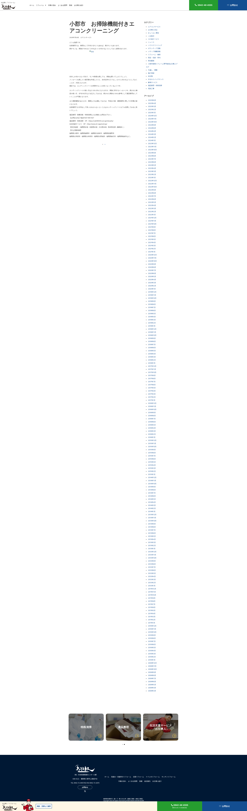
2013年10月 (152, 521)
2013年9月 (152, 524)
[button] (122, 744)
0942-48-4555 (205, 5)
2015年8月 (152, 453)
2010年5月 (152, 647)
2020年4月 (152, 280)
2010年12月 (152, 626)
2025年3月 (152, 106)
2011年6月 (151, 607)
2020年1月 (152, 289)
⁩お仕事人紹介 (78, 5)
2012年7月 (152, 567)
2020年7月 (152, 270)
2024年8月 (152, 128)
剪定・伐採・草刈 (154, 58)
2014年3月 (152, 505)
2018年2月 (152, 360)
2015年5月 (152, 462)
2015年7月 (152, 456)
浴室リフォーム (138, 777)
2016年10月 (152, 409)
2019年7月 (152, 307)
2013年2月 (152, 545)
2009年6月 (152, 681)
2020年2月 (152, 286)
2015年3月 (152, 468)
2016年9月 (152, 412)
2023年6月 (152, 162)
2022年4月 (152, 205)
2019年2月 (152, 323)
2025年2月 (152, 109)
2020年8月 (152, 267)
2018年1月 (151, 363)
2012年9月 (152, 561)
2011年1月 (151, 623)
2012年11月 (152, 555)
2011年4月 (151, 613)
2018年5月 (152, 351)
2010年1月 (151, 660)
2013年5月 (152, 536)
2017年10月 (152, 372)
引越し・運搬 (152, 70)
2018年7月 (152, 344)
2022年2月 (152, 211)
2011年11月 (152, 592)
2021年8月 (152, 230)
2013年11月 (152, 518)
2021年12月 (152, 218)
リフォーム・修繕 (154, 54)
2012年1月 (151, 586)
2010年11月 (152, 629)
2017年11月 (152, 369)
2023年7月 (152, 159)
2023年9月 (152, 153)
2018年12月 (152, 329)
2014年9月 (152, 487)
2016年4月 (152, 428)
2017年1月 (151, 400)
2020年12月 (152, 255)
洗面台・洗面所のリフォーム (121, 777)
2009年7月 (152, 678)
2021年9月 (152, 227)
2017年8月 (152, 378)
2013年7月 (152, 530)
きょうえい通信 (153, 33)
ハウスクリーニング (155, 45)
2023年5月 (152, 165)
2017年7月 (152, 382)
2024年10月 (152, 122)
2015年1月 (151, 474)
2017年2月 (152, 397)
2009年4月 (152, 688)
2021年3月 (152, 245)
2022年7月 (152, 196)
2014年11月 (152, 480)
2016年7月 (152, 419)
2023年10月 (152, 150)
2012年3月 (152, 579)
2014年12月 (152, 477)
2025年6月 (152, 100)
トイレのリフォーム (153, 777)
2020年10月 (152, 261)
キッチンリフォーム (169, 777)
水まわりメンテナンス (156, 79)
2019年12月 (152, 292)
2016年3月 (152, 431)
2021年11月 (152, 221)
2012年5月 (152, 573)
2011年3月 (151, 617)
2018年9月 (152, 338)
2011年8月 (151, 601)
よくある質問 (62, 5)
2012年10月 (152, 558)
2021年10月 (152, 224)
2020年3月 (152, 283)
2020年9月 (152, 264)
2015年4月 (152, 465)
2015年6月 (152, 459)
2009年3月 (152, 691)
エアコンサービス (154, 27)
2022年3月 (152, 208)
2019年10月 (152, 298)
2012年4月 (152, 576)
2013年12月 (152, 515)
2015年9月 (152, 450)
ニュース (151, 42)
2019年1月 (151, 326)
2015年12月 (152, 440)
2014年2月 (152, 508)
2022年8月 (152, 193)
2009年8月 (152, 675)
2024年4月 (152, 131)
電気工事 (151, 88)
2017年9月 (152, 375)
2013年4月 (152, 539)
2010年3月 (152, 654)
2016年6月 (152, 422)
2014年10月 (152, 484)
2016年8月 (152, 416)
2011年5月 (151, 610)
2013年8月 (152, 527)
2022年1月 (152, 215)
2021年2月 (152, 249)
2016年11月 (152, 406)
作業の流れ (52, 5)
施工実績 (151, 73)
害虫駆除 (151, 61)
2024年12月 (152, 116)
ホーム (32, 5)
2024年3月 (152, 134)
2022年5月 (152, 202)
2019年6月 (152, 310)
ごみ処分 (151, 36)
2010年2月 (152, 657)
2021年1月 (151, 252)
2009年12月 (152, 663)
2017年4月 (152, 391)
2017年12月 (152, 366)
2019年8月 (152, 304)
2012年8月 (152, 564)
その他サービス (153, 39)
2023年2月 (152, 174)
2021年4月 (152, 242)
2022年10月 (152, 187)
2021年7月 (152, 233)
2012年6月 (152, 570)
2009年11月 (152, 666)
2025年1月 (152, 113)
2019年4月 (152, 317)
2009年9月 (152, 672)
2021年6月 (152, 236)
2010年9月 (152, 635)
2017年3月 (152, 394)
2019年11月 (152, 295)
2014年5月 (152, 499)
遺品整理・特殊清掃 (155, 85)
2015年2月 (152, 471)
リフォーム (40, 5)
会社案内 (147, 781)
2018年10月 (152, 335)
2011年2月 (151, 620)
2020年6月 (152, 273)
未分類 (150, 76)
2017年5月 (152, 388)
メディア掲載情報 (154, 51)
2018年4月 (152, 354)
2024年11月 (152, 119)
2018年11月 (152, 332)
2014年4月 (152, 502)
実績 (70, 5)
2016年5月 (152, 425)
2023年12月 (152, 143)
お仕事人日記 (152, 30)
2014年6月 (152, 496)
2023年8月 (152, 156)
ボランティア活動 (154, 48)
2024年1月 (152, 140)
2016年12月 (152, 403)
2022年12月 (152, 181)
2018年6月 (152, 348)
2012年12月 (152, 552)
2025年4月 (152, 103)
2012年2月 (152, 583)
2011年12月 (152, 589)
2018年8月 (152, 341)
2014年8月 (152, 490)
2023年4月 (152, 168)
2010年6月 (152, 644)
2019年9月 (152, 301)
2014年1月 (151, 511)
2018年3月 (152, 357)
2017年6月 (152, 385)
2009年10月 (152, 669)
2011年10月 (152, 595)
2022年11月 (152, 184)
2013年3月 (152, 542)
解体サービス (152, 82)
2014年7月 (152, 493)
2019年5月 (152, 314)
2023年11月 (152, 147)
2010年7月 (152, 641)
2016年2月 (152, 434)
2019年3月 (152, 320)
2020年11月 (152, 258)
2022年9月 (152, 190)
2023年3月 (152, 171)
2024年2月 (152, 137)
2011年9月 (151, 598)
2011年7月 (151, 604)
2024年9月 (152, 125)
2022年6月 (152, 199)
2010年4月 (152, 651)
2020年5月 (152, 276)
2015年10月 (152, 446)
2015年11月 (152, 443)
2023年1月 (152, 177)
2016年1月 (151, 437)
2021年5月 (152, 239)
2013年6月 (152, 533)
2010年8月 (152, 638)
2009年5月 (152, 685)
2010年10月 (152, 632)
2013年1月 (151, 549)
